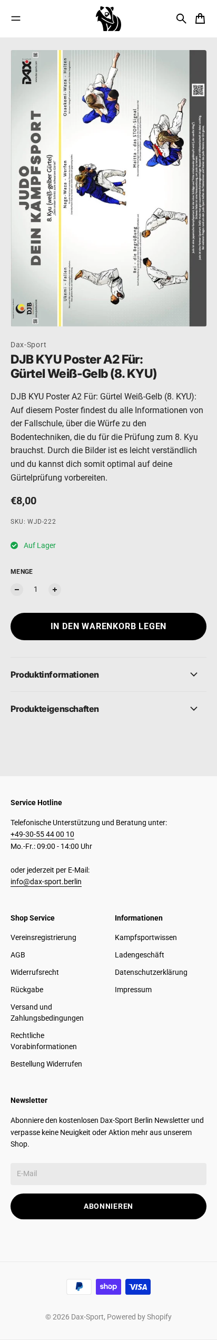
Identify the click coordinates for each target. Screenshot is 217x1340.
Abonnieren (108, 1206)
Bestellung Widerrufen (46, 1064)
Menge (22, 571)
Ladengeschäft (139, 955)
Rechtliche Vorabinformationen (44, 1041)
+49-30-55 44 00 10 (42, 834)
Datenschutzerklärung (151, 972)
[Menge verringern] (17, 589)
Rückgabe (27, 989)
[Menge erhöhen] (54, 589)
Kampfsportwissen (146, 937)
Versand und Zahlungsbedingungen (47, 1012)
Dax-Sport (28, 344)
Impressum (133, 989)
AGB (18, 955)
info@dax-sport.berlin (46, 881)
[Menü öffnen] (16, 18)
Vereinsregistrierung (43, 937)
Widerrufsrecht (35, 972)
